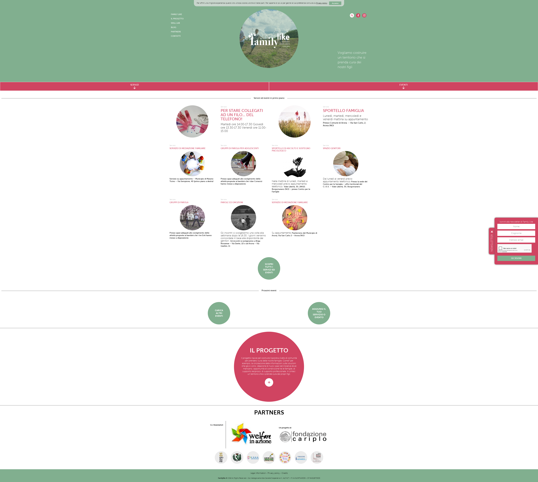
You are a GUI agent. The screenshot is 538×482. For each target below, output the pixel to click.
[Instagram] (364, 15)
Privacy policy (321, 3)
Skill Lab (175, 23)
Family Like (176, 14)
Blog (173, 27)
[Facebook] (358, 15)
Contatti (176, 36)
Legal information (258, 473)
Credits (285, 473)
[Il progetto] (269, 382)
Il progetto (177, 19)
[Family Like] (269, 38)
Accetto (335, 3)
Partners (176, 32)
